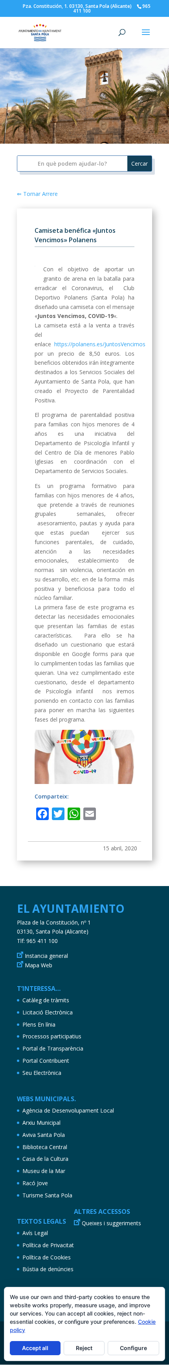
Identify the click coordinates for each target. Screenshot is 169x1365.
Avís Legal (35, 1233)
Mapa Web (38, 965)
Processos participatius (51, 1036)
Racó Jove (35, 1183)
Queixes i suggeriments (111, 1223)
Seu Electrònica (41, 1072)
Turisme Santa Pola (47, 1195)
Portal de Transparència (52, 1048)
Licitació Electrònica (47, 1012)
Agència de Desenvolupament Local (68, 1110)
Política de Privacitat (48, 1245)
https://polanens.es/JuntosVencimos (99, 344)
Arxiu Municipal (41, 1122)
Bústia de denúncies (47, 1269)
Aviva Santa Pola (43, 1134)
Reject (84, 1348)
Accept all (35, 1348)
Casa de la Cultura (45, 1158)
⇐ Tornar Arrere (37, 193)
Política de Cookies (46, 1257)
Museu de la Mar (43, 1171)
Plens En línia (38, 1024)
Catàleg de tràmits (45, 1000)
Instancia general (46, 955)
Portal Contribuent (45, 1060)
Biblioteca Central (44, 1147)
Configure (133, 1348)
